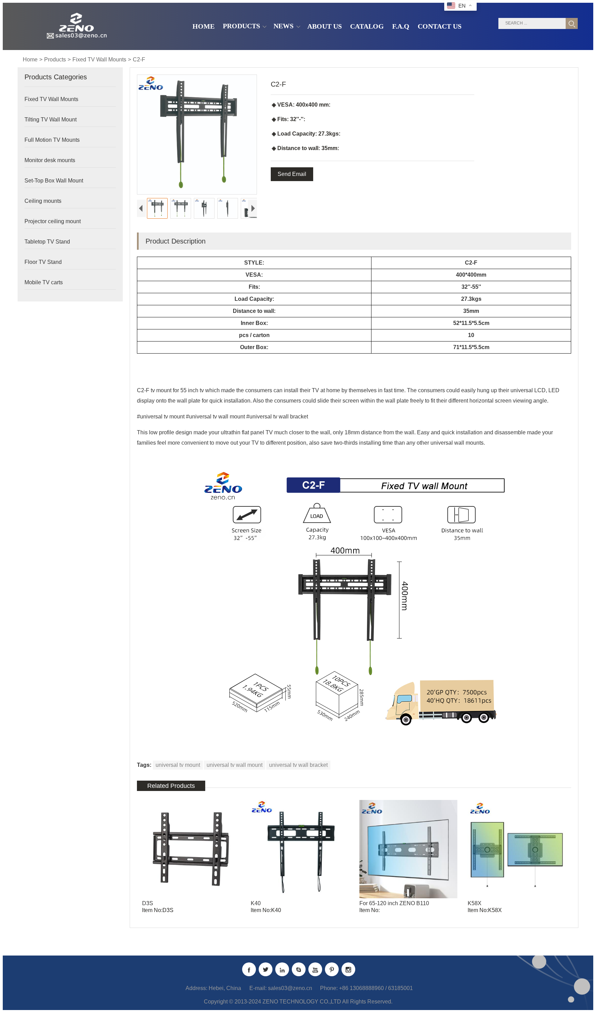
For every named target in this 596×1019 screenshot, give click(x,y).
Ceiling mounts (42, 201)
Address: (196, 988)
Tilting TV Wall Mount (50, 119)
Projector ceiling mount (52, 221)
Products (55, 59)
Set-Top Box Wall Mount (53, 181)
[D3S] (191, 849)
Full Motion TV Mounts (52, 140)
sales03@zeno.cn (290, 988)
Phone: (329, 988)
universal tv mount (178, 765)
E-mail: (258, 988)
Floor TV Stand (43, 262)
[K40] (300, 849)
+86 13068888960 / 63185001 (376, 988)
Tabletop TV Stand (47, 242)
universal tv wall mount (234, 765)
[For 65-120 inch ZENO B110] (408, 849)
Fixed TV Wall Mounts (99, 59)
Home (30, 59)
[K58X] (517, 849)
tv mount (161, 390)
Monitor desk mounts (49, 160)
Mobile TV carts (43, 282)
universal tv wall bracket (298, 765)
